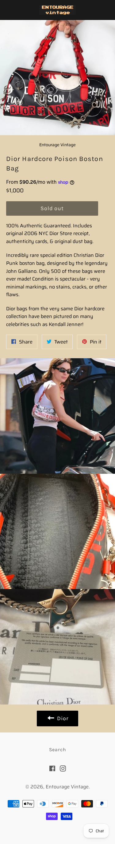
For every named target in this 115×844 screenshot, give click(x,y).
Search (57, 749)
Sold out (52, 208)
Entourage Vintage (67, 787)
